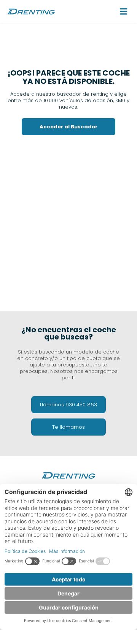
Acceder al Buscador (68, 126)
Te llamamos (68, 427)
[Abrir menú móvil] (123, 11)
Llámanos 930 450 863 (68, 404)
